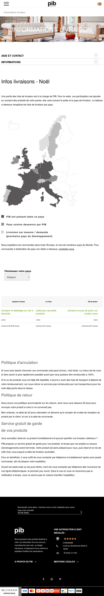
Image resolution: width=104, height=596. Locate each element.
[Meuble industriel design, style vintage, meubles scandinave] (52, 3)
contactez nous (66, 248)
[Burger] (6, 4)
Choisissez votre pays (17, 271)
